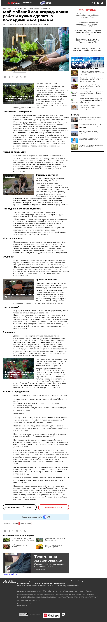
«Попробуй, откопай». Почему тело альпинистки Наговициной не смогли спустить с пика (91, 79)
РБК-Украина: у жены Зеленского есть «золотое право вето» (90, 118)
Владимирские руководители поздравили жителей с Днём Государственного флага (87, 41)
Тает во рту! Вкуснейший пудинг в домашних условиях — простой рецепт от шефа (91, 86)
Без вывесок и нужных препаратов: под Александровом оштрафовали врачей (87, 32)
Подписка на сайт (23, 583)
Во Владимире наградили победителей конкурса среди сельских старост (87, 15)
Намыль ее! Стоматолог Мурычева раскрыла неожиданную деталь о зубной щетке (91, 100)
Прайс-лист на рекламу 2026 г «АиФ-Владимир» (49, 583)
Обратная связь (51, 581)
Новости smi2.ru (10, 574)
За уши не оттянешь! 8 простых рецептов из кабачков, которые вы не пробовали (92, 72)
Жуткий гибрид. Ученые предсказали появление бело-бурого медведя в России (92, 93)
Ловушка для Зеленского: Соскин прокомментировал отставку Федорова (90, 126)
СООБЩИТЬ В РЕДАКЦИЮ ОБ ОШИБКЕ (67, 586)
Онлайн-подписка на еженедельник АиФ (88, 581)
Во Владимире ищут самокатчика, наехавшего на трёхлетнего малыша (87, 49)
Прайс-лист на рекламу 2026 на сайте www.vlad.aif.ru (35, 586)
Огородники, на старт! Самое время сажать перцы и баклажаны (23, 539)
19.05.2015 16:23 (7, 8)
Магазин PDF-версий (65, 581)
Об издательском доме (25, 581)
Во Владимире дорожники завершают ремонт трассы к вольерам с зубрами (87, 24)
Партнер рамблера (35, 614)
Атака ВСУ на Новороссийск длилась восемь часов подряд (91, 145)
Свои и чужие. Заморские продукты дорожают (53, 546)
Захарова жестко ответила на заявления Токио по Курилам (88, 139)
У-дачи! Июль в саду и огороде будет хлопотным (55, 539)
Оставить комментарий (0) (53, 507)
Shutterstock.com (20, 72)
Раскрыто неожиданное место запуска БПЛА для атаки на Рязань (90, 132)
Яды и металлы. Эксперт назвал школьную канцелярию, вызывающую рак (90, 107)
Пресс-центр (39, 581)
